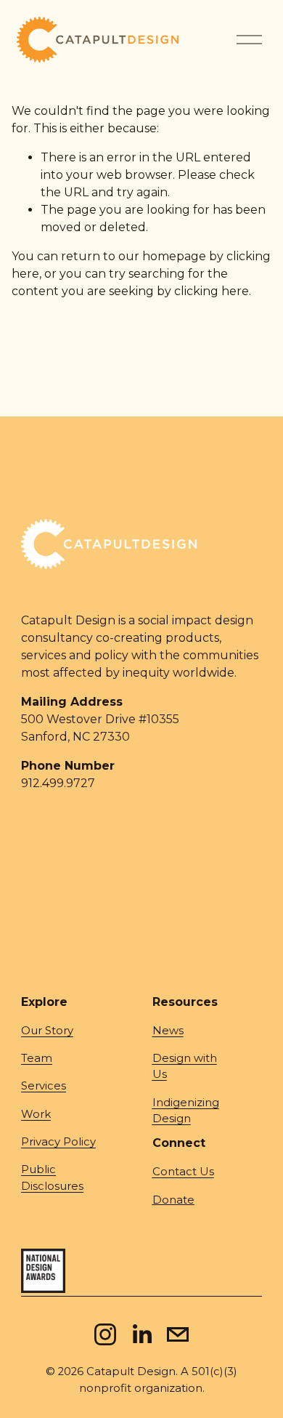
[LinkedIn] (141, 1334)
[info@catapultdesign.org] (177, 1334)
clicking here (211, 291)
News (168, 1030)
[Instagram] (105, 1334)
